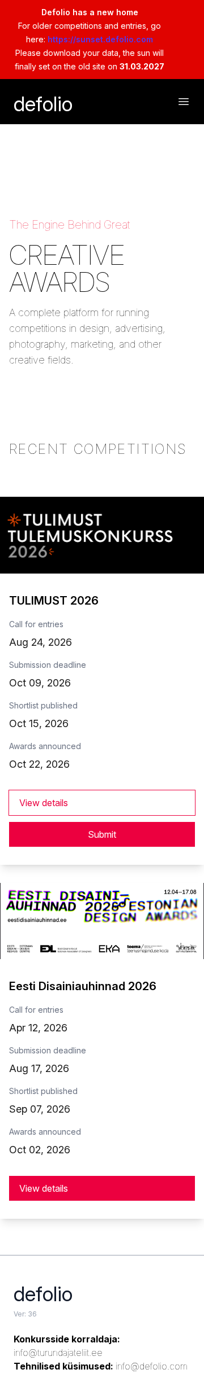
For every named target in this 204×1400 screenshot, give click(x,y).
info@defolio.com (152, 1366)
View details (43, 802)
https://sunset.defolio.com (100, 39)
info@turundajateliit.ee (58, 1352)
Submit (102, 834)
